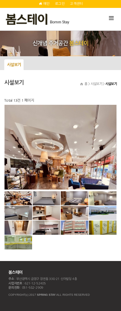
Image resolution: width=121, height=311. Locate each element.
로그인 (60, 3)
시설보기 (14, 65)
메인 (46, 3)
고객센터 (76, 3)
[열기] (111, 18)
